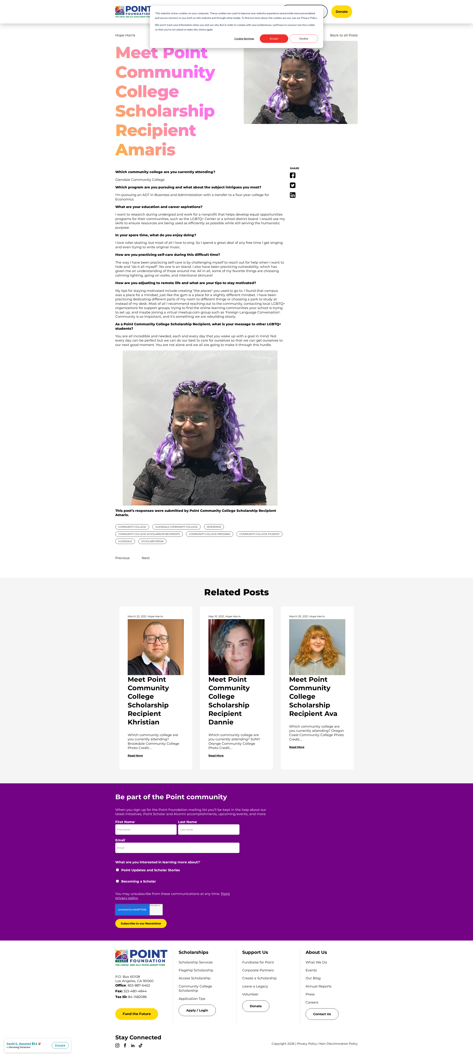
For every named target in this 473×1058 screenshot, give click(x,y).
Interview (214, 526)
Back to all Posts (344, 35)
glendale (125, 541)
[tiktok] (141, 1046)
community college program (209, 534)
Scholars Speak (152, 541)
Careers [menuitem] (312, 1002)
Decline (304, 38)
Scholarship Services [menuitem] (196, 962)
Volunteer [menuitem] (250, 994)
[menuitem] (205, 1010)
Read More (135, 755)
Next (146, 558)
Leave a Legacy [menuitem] (255, 986)
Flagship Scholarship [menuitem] (196, 970)
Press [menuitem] (310, 994)
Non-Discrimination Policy (338, 1043)
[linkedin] (133, 1046)
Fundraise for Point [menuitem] (258, 962)
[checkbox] (177, 878)
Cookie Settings (244, 38)
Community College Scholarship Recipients (149, 534)
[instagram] (117, 1046)
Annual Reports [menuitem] (318, 986)
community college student (259, 534)
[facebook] (125, 1046)
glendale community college (176, 526)
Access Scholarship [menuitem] (194, 978)
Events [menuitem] (311, 970)
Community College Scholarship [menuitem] (195, 988)
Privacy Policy (307, 1043)
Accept (274, 38)
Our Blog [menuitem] (313, 978)
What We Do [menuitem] (316, 962)
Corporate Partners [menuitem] (258, 970)
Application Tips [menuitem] (192, 999)
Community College (132, 526)
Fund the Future (137, 1014)
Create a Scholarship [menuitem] (259, 978)
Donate (342, 11)
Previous (122, 558)
